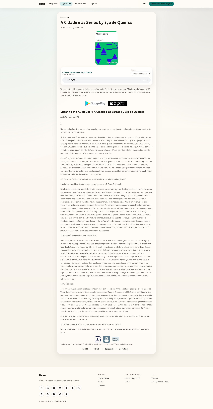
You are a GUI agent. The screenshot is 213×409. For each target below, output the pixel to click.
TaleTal (127, 382)
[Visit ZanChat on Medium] (66, 387)
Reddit (85, 349)
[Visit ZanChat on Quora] (66, 394)
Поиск (144, 4)
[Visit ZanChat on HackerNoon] (72, 387)
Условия (155, 378)
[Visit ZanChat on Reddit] (47, 394)
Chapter (133, 70)
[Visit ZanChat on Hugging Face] (47, 387)
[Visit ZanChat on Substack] (53, 387)
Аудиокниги (66, 4)
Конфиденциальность (160, 382)
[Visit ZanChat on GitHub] (41, 387)
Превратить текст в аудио (161, 4)
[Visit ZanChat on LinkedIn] (41, 394)
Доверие (101, 385)
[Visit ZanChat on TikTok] (60, 394)
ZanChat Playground (132, 378)
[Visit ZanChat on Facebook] (53, 394)
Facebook (109, 349)
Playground (53, 4)
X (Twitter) (123, 349)
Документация (80, 4)
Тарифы (94, 4)
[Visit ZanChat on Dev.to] (60, 387)
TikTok (96, 349)
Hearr (42, 3)
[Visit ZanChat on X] (78, 387)
